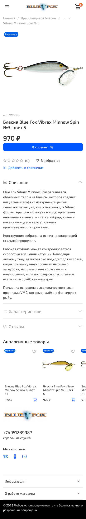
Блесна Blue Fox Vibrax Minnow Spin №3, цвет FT (20, 389)
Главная (9, 18)
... (64, 18)
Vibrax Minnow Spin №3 (21, 23)
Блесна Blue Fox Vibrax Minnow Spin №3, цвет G (58, 389)
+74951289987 (17, 432)
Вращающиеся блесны (39, 18)
